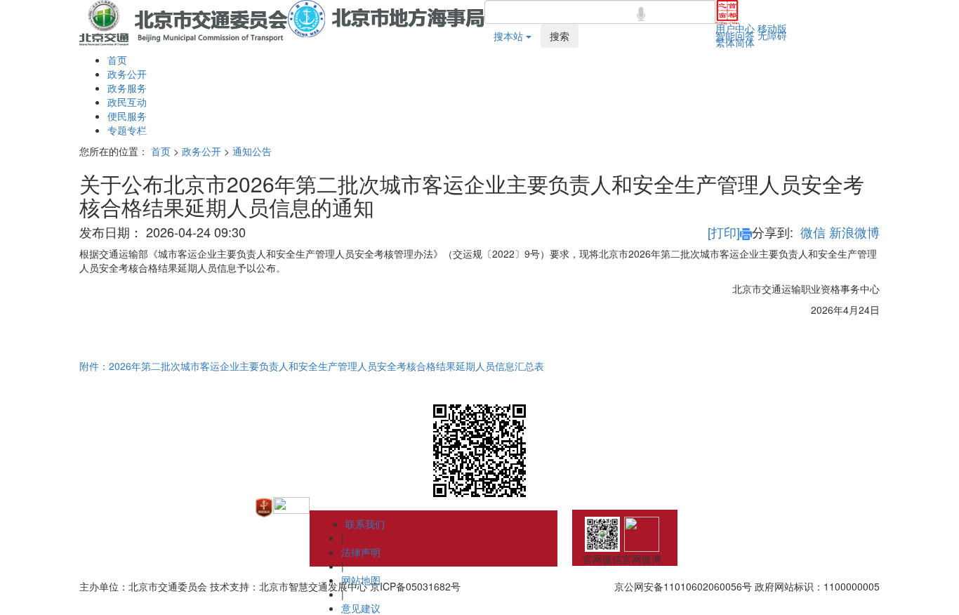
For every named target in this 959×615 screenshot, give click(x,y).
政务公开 (127, 74)
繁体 (725, 42)
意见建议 (361, 608)
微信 (813, 232)
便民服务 (127, 116)
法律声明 (361, 552)
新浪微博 (854, 232)
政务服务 (127, 88)
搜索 (559, 36)
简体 (745, 42)
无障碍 (772, 35)
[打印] (724, 232)
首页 (117, 60)
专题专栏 (127, 130)
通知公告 (252, 151)
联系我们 (365, 524)
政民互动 (127, 102)
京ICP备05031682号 (415, 586)
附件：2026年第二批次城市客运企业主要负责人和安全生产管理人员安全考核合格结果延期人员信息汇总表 (311, 366)
